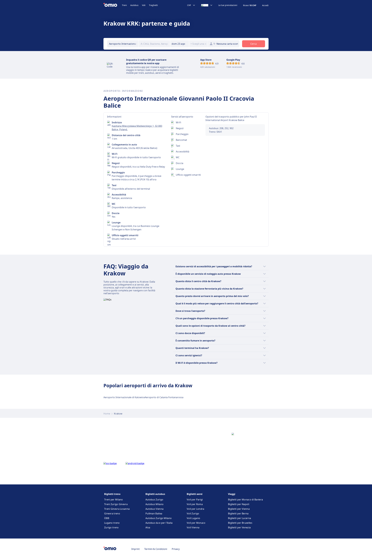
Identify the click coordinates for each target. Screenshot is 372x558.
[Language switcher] (207, 5)
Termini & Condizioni (155, 549)
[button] (179, 43)
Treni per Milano (113, 499)
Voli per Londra (195, 508)
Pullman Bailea (153, 513)
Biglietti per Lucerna (239, 518)
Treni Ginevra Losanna (117, 508)
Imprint (135, 549)
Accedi (265, 5)
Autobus (134, 5)
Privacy (176, 549)
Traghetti (153, 5)
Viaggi (231, 494)
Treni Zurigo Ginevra (116, 504)
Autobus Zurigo (154, 499)
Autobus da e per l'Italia (159, 522)
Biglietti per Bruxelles (240, 522)
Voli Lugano (193, 518)
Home (106, 413)
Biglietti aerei (194, 494)
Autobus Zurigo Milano (158, 518)
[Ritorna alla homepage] (112, 5)
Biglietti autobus (155, 494)
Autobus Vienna (154, 508)
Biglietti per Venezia (239, 527)
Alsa (147, 527)
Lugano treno (112, 522)
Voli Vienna (193, 527)
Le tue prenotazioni (227, 5)
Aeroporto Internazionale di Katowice (124, 397)
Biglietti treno (112, 494)
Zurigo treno (111, 527)
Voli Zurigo (193, 513)
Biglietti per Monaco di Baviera (245, 499)
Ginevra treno (112, 513)
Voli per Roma (195, 504)
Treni (124, 5)
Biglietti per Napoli (238, 504)
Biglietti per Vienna (239, 508)
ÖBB (106, 518)
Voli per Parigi (195, 499)
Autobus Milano (154, 504)
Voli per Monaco (196, 522)
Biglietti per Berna (238, 513)
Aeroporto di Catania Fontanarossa (164, 397)
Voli (143, 5)
